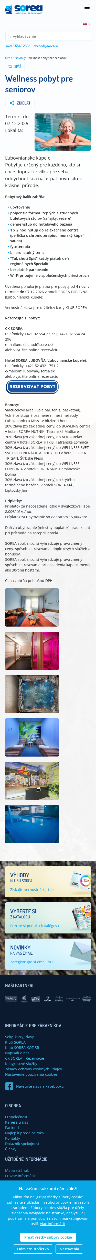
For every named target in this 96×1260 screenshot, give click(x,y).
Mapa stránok (17, 1170)
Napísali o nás (17, 1052)
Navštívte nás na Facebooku (40, 1086)
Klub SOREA (15, 1042)
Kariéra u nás (16, 1122)
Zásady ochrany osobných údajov (33, 1069)
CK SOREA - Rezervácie (24, 1058)
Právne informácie (20, 1175)
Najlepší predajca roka (24, 1133)
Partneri (12, 1127)
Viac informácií (52, 1223)
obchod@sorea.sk (46, 46)
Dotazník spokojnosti (22, 1143)
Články (10, 1149)
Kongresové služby (21, 1063)
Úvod (8, 58)
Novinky (20, 58)
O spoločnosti (16, 1116)
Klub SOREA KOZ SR (22, 1047)
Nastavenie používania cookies (31, 1074)
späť (17, 66)
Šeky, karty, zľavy (19, 1036)
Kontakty (12, 1138)
